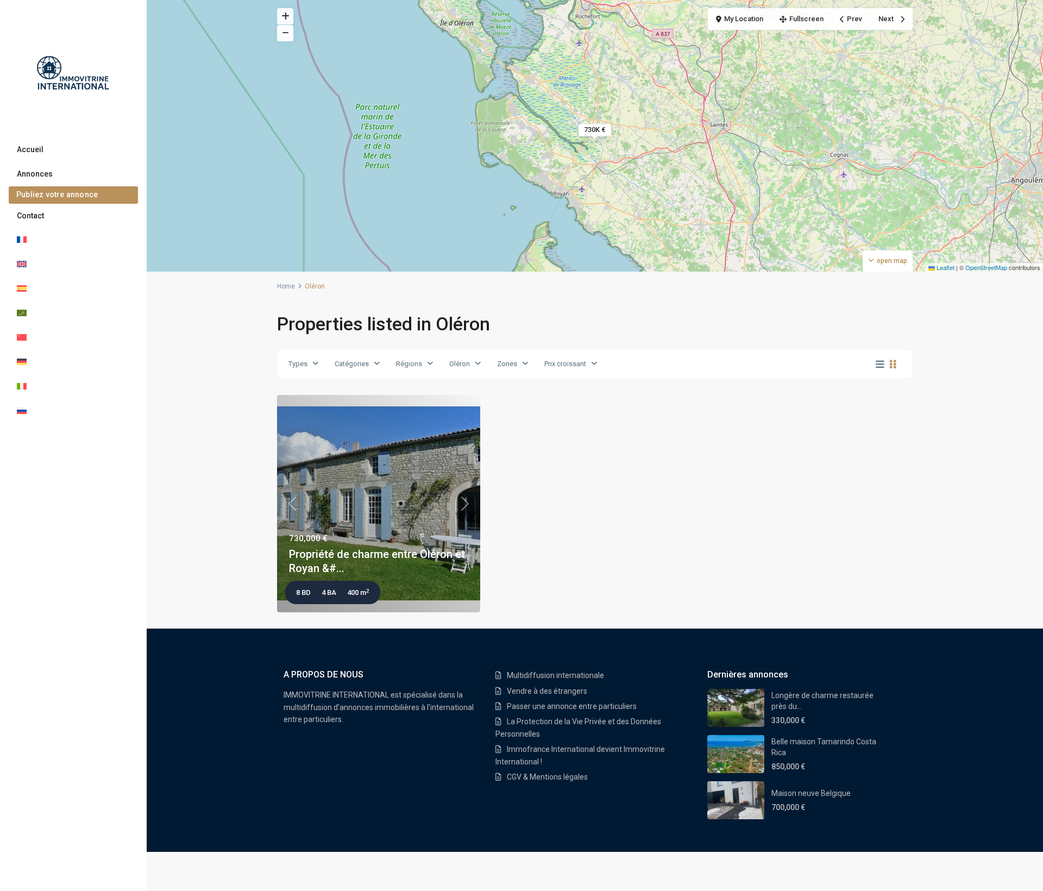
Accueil (30, 149)
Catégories (352, 364)
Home (286, 286)
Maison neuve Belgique (811, 793)
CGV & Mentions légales (547, 777)
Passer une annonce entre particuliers (572, 706)
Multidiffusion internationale (555, 675)
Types (297, 364)
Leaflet (944, 267)
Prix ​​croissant (565, 364)
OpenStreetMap (986, 267)
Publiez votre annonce (57, 194)
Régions (409, 364)
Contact (30, 215)
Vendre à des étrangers (547, 691)
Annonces (35, 174)
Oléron (459, 364)
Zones (507, 364)
